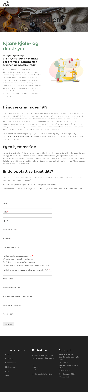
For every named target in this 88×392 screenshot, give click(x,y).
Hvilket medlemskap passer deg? (18, 256)
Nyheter (8, 354)
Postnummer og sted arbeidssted (17, 296)
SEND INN (8, 324)
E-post (6, 221)
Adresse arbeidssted (11, 287)
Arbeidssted (8, 279)
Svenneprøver (10, 363)
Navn (6, 203)
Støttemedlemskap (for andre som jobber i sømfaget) (27, 265)
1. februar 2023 (64, 377)
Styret (7, 375)
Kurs (7, 371)
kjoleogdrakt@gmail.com (73, 189)
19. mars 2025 (63, 362)
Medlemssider (10, 367)
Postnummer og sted (12, 247)
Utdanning (9, 358)
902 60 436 (42, 189)
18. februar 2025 (64, 370)
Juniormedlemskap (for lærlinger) (19, 259)
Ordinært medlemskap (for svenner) (20, 262)
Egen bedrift (8, 314)
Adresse (7, 238)
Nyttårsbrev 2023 (67, 374)
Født (5, 212)
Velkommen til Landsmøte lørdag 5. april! (69, 356)
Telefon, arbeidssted (12, 305)
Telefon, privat (10, 230)
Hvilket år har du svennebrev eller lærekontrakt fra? (26, 270)
